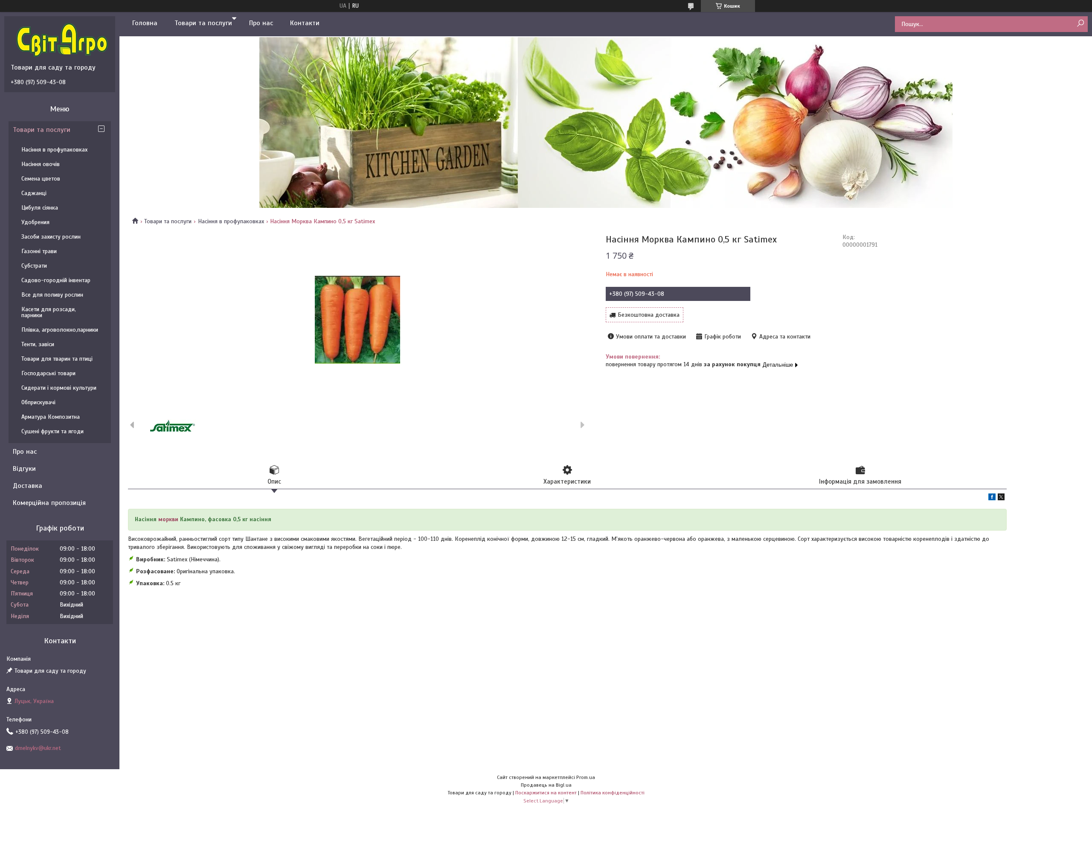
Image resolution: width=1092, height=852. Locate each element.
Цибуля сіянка (39, 207)
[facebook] (992, 498)
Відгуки (24, 468)
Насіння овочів (40, 164)
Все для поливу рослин (52, 294)
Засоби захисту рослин (51, 236)
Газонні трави (39, 251)
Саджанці (33, 193)
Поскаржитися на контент (546, 793)
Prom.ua (585, 777)
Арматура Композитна (50, 416)
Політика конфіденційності (613, 793)
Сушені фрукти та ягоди (52, 431)
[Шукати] (1080, 23)
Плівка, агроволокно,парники (59, 329)
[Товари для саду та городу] (62, 40)
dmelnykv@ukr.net (38, 748)
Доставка (27, 485)
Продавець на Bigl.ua (546, 785)
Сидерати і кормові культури (58, 387)
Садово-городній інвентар (55, 280)
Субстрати (34, 265)
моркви (168, 519)
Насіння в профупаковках (231, 221)
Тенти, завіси (37, 344)
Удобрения (35, 222)
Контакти (304, 23)
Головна (144, 23)
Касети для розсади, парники (48, 312)
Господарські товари (48, 373)
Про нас (261, 23)
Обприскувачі (38, 402)
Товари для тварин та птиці (57, 358)
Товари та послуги (203, 23)
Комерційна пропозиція (49, 503)
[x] (1001, 498)
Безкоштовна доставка (649, 314)
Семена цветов (40, 178)
